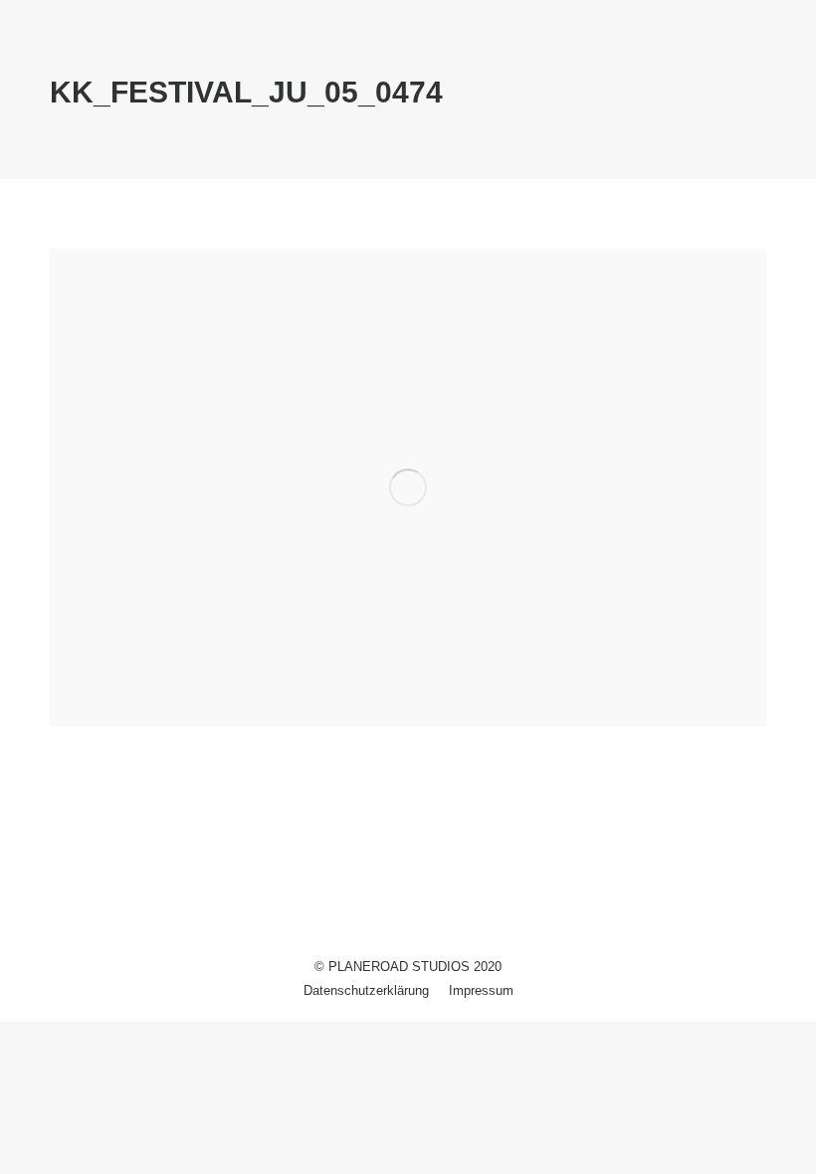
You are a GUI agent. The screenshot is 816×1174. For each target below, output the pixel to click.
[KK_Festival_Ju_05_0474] (408, 487)
